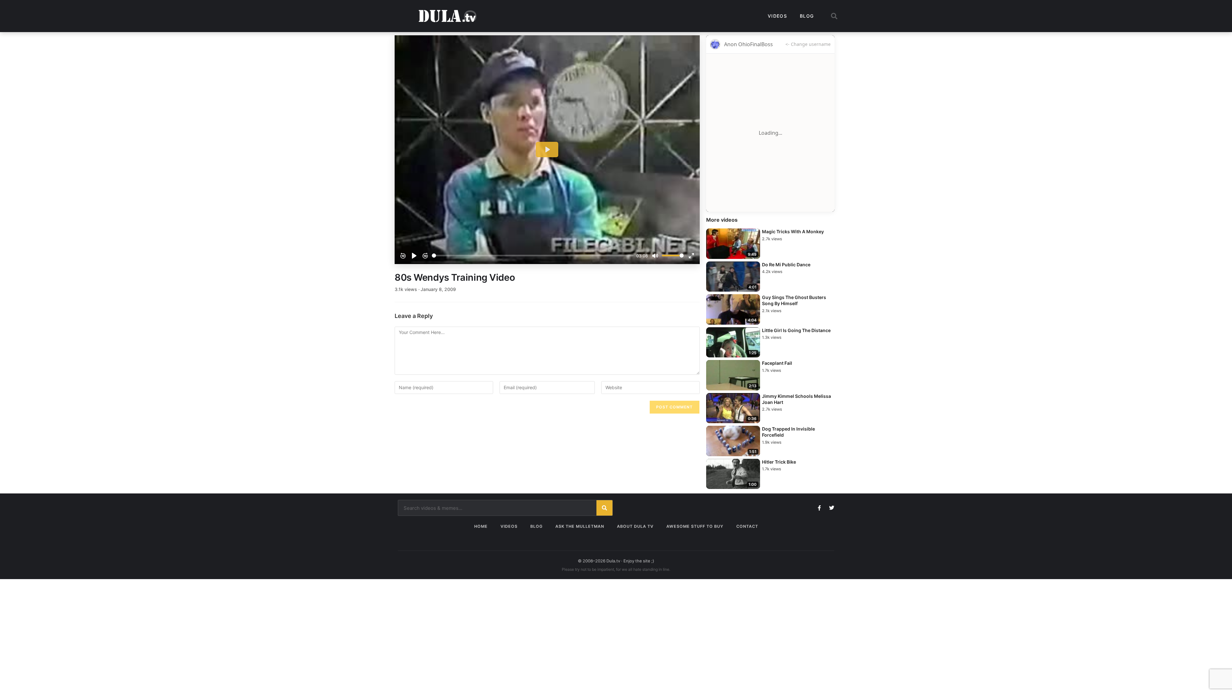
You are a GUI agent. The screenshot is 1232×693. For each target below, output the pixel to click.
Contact (747, 526)
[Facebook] (819, 507)
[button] (834, 16)
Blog (807, 16)
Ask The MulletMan (579, 526)
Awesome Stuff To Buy (694, 526)
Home (481, 526)
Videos (777, 16)
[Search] (604, 508)
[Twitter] (831, 507)
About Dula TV (635, 526)
